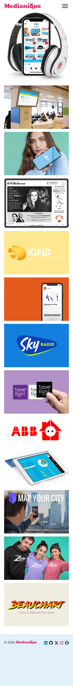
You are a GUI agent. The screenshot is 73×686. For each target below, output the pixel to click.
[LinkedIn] (46, 644)
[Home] (22, 6)
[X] (56, 644)
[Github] (51, 644)
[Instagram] (62, 644)
